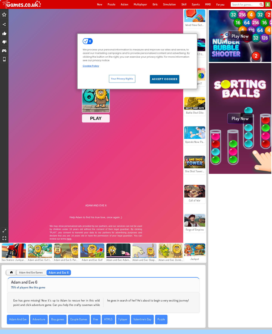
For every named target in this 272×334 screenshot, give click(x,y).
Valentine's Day (142, 319)
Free (95, 319)
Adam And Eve (18, 319)
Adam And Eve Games (31, 272)
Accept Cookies (164, 79)
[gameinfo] (4, 51)
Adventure (39, 319)
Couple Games (78, 319)
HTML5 (108, 319)
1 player (123, 319)
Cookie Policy (91, 66)
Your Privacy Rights (122, 78)
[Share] (4, 24)
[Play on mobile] (4, 59)
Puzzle (161, 319)
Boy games (57, 319)
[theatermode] (4, 230)
